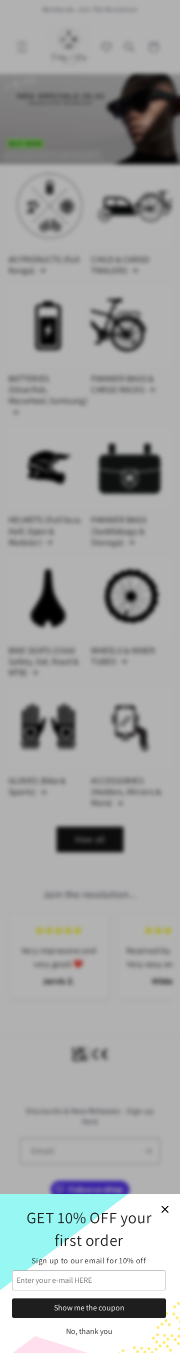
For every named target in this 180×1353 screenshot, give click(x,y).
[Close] (165, 1209)
